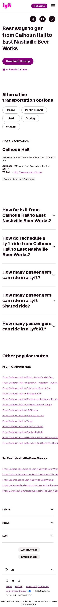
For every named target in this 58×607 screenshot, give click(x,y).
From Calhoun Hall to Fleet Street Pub (23, 415)
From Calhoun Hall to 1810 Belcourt (21, 393)
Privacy (18, 586)
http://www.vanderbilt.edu (28, 172)
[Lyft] (7, 6)
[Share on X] (33, 19)
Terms (9, 586)
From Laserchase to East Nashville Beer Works (27, 479)
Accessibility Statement (37, 586)
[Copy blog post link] (52, 19)
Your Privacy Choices (16, 591)
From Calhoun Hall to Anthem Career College (27, 404)
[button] (53, 5)
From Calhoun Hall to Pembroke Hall (22, 432)
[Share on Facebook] (42, 19)
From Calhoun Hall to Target (17, 421)
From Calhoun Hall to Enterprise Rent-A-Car (26, 388)
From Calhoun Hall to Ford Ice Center (22, 426)
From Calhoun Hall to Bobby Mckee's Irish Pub (27, 377)
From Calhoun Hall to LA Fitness (20, 410)
